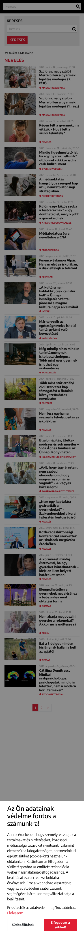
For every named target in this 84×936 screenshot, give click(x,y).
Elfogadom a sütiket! (60, 925)
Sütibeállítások (23, 925)
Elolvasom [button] (15, 913)
